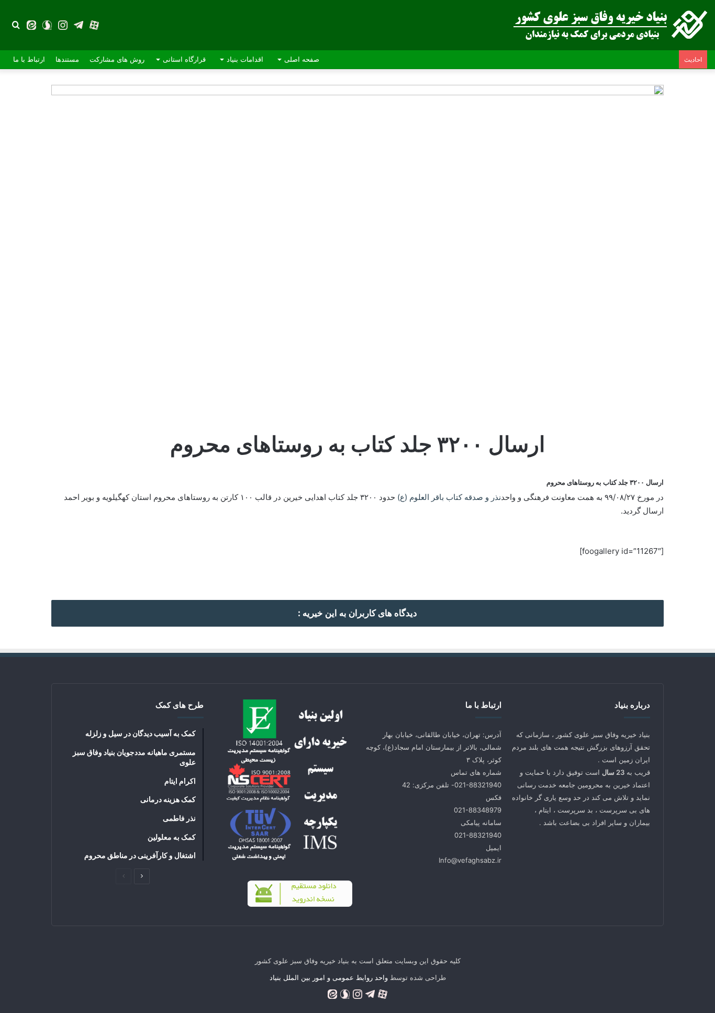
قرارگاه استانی (184, 59)
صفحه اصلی (301, 59)
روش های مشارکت (117, 59)
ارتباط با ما (29, 59)
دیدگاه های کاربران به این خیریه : (357, 613)
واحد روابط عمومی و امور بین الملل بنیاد (329, 977)
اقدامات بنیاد (245, 59)
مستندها (67, 59)
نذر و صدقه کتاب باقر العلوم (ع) (449, 497)
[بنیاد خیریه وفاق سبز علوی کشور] (610, 25)
